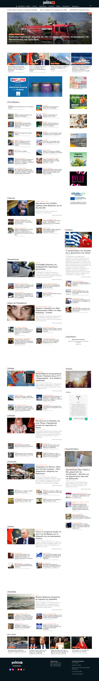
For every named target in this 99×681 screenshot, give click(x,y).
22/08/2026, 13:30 (46, 332)
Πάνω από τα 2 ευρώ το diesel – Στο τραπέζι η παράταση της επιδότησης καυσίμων (52, 492)
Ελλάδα (28, 6)
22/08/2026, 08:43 (12, 41)
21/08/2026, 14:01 (75, 653)
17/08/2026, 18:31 (75, 312)
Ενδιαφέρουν (14, 63)
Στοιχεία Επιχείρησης (77, 674)
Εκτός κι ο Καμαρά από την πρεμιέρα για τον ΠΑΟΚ (20, 9)
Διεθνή (11, 527)
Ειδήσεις (73, 63)
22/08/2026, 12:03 (18, 345)
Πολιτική (35, 6)
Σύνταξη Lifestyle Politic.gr (25, 447)
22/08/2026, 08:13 (46, 296)
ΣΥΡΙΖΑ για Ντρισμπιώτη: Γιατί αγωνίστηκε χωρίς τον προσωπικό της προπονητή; (23, 222)
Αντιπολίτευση (38, 201)
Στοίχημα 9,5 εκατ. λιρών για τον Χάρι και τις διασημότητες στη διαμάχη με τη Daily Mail (51, 446)
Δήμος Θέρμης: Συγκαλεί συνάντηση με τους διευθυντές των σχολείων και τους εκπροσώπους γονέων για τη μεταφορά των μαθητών (24, 331)
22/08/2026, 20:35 (46, 127)
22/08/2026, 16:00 (75, 72)
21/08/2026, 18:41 (17, 493)
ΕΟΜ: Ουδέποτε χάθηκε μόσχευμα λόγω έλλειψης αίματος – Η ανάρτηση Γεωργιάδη (52, 231)
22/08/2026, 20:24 (32, 72)
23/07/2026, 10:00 (75, 498)
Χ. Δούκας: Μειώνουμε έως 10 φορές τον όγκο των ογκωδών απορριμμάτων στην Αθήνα (51, 341)
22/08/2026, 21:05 (11, 109)
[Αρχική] (16, 6)
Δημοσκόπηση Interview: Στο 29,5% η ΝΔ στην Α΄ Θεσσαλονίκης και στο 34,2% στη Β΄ (81, 496)
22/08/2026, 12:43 (38, 475)
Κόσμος (58, 6)
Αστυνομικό (17, 168)
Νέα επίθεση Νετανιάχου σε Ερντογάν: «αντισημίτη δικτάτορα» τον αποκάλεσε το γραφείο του (52, 566)
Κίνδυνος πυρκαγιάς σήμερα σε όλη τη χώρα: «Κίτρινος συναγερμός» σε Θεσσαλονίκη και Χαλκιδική (24, 286)
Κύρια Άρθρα (17, 34)
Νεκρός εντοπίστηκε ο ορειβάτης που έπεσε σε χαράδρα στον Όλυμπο (59, 68)
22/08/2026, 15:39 (18, 174)
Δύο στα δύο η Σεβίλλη (21, 151)
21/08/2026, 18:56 (46, 568)
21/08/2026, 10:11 (68, 254)
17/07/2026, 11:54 (75, 519)
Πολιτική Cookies (76, 665)
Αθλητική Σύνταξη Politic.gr (19, 109)
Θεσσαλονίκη (66, 6)
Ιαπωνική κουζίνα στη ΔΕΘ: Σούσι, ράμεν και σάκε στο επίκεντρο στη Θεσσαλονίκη (81, 310)
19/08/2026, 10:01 (75, 303)
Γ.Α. (72, 254)
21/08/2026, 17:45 (17, 502)
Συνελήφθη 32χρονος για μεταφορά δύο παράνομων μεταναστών (47, 267)
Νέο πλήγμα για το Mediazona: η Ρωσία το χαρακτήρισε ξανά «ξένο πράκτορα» (23, 566)
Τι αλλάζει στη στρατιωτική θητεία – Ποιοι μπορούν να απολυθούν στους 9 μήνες (52, 407)
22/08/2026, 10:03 (18, 559)
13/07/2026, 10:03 (75, 529)
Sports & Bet (10, 105)
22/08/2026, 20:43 (18, 117)
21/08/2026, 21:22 (32, 654)
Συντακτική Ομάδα (77, 671)
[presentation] (89, 13)
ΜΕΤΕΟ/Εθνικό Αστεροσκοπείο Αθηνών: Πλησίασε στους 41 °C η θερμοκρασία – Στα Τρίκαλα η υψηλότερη (65, 9)
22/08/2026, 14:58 (18, 335)
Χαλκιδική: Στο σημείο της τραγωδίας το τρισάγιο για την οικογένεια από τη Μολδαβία (23, 626)
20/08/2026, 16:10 (46, 630)
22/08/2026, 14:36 (46, 410)
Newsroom (17, 41)
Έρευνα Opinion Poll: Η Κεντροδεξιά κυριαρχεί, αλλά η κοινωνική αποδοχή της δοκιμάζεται (81, 517)
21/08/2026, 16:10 (17, 456)
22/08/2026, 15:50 (46, 163)
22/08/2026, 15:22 (46, 174)
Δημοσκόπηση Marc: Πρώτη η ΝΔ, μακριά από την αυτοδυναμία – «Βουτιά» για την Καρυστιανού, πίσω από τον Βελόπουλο (78, 474)
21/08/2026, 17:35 (38, 209)
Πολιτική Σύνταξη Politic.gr (53, 233)
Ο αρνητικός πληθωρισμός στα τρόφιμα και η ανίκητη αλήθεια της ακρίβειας (81, 284)
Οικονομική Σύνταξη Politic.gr (26, 493)
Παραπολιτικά (42, 6)
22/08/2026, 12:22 (18, 620)
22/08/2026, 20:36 (11, 72)
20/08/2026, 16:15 (17, 629)
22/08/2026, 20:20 (18, 152)
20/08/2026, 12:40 (75, 286)
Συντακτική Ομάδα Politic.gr (19, 72)
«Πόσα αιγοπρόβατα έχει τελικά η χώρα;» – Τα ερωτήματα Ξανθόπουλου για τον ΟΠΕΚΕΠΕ (51, 222)
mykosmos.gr (78, 344)
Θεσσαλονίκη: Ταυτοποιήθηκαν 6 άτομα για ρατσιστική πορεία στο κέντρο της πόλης (51, 286)
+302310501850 (57, 664)
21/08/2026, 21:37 (17, 447)
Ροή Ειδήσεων (21, 6)
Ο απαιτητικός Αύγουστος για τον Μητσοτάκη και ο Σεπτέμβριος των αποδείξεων (81, 301)
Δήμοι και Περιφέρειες (17, 303)
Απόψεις (69, 230)
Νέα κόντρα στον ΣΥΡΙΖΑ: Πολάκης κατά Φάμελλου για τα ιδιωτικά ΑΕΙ (49, 206)
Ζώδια (75, 418)
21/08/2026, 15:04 (46, 224)
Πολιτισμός (57, 158)
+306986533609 (56, 666)
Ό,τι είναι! (19, 443)
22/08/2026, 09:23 (46, 619)
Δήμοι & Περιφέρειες (46, 158)
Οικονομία (51, 6)
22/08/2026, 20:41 (46, 117)
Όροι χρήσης (75, 662)
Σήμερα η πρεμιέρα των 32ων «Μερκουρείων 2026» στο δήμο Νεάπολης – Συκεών (51, 161)
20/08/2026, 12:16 (75, 295)
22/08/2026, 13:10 (38, 429)
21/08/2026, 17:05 (46, 502)
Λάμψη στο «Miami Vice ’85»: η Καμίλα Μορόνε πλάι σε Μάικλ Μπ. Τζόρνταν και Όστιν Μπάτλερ (52, 455)
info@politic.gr (57, 662)
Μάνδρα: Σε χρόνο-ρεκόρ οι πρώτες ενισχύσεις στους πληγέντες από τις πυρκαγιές (52, 330)
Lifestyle (11, 416)
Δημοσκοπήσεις (72, 449)
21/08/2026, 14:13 (46, 233)
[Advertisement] (35, 187)
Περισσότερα (75, 6)
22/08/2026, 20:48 (46, 109)
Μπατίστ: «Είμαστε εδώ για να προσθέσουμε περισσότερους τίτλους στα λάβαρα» (50, 124)
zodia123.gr (82, 418)
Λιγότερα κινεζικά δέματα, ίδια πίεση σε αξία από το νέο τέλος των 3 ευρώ (80, 292)
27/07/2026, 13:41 (68, 480)
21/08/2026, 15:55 (17, 224)
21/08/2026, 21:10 (46, 559)
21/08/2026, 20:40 (18, 568)
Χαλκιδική (16, 113)
